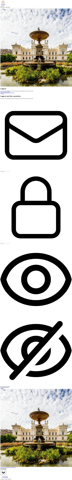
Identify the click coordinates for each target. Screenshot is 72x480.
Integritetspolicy (13, 467)
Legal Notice (2, 467)
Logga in (2, 388)
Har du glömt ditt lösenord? (4, 387)
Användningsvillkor (8, 467)
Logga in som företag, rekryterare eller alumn (7, 92)
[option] (37, 476)
